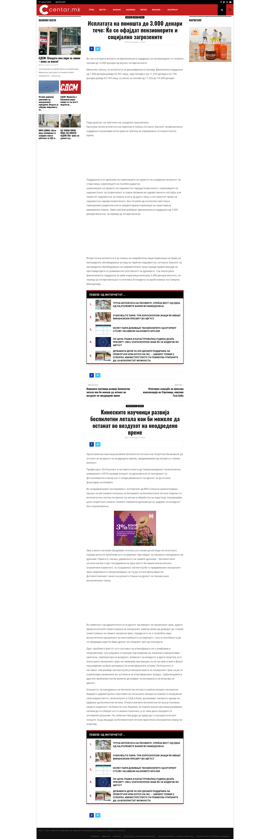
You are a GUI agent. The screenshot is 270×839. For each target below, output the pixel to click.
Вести (102, 10)
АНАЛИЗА (130, 10)
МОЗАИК (156, 10)
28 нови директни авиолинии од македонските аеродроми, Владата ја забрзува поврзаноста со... (48, 103)
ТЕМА (142, 17)
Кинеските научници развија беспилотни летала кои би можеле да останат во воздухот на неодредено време (108, 392)
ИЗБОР (135, 17)
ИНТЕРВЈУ (173, 10)
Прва (91, 10)
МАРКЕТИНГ (61, 2)
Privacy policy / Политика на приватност (139, 836)
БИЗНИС (117, 10)
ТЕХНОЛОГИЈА (132, 406)
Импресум (95, 836)
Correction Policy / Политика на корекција (212, 836)
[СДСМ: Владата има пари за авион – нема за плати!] (60, 41)
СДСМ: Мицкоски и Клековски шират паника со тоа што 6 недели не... (69, 100)
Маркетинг (106, 836)
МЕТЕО (143, 10)
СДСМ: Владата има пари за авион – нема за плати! (59, 59)
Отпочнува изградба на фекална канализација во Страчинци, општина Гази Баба (163, 392)
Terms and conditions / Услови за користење (175, 836)
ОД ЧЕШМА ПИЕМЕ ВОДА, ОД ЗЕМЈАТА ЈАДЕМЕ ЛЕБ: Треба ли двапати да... (69, 134)
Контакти (117, 836)
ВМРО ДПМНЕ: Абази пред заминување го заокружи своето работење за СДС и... (47, 134)
